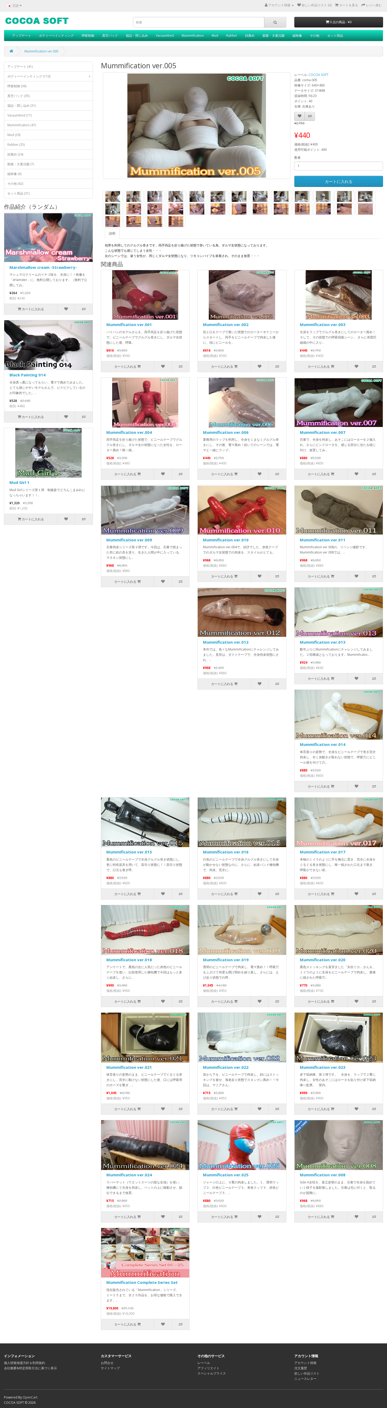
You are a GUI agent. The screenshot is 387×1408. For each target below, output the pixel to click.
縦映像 (297, 35)
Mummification (193, 35)
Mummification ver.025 (226, 1174)
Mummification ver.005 (41, 51)
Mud (215, 35)
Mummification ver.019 (226, 959)
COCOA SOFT (319, 74)
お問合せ (107, 1363)
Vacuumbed (165, 35)
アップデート (21, 35)
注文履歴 (300, 1368)
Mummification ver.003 (322, 324)
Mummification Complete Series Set (142, 1282)
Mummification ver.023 (322, 1067)
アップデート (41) (20, 66)
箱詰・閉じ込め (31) (21, 105)
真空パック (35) (18, 96)
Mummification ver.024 (129, 1174)
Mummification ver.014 (322, 744)
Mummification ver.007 (322, 432)
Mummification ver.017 (322, 851)
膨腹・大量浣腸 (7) (20, 164)
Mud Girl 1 (19, 482)
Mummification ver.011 (322, 539)
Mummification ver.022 (226, 1067)
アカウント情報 (305, 1363)
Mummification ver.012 (226, 642)
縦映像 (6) (14, 174)
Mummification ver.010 (226, 539)
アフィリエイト (208, 1368)
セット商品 (335, 35)
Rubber (231, 35)
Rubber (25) (16, 144)
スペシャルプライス (211, 1373)
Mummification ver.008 (322, 1174)
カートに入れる (339, 181)
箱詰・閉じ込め (137, 35)
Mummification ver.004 (129, 432)
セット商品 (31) (18, 193)
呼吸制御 (88, 35)
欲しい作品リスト (307, 1373)
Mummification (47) (21, 125)
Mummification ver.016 (226, 851)
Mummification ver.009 (129, 539)
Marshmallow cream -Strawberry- (43, 267)
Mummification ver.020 (322, 959)
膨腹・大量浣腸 (273, 35)
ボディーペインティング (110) (49, 76)
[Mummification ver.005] (196, 125)
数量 (297, 157)
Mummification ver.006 (226, 432)
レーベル (203, 1363)
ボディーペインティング (56, 35)
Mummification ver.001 (129, 324)
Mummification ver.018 (129, 959)
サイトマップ (110, 1368)
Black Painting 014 (27, 374)
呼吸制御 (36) (16, 86)
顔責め (250, 35)
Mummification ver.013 (322, 642)
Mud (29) (13, 135)
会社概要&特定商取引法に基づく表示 (30, 1368)
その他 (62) (15, 183)
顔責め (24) (15, 154)
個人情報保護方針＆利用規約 (24, 1363)
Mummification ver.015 (129, 851)
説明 (112, 233)
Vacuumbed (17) (19, 115)
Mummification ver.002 (226, 324)
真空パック (110, 35)
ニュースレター (305, 1378)
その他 (314, 35)
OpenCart (30, 1397)
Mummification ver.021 (129, 1067)
